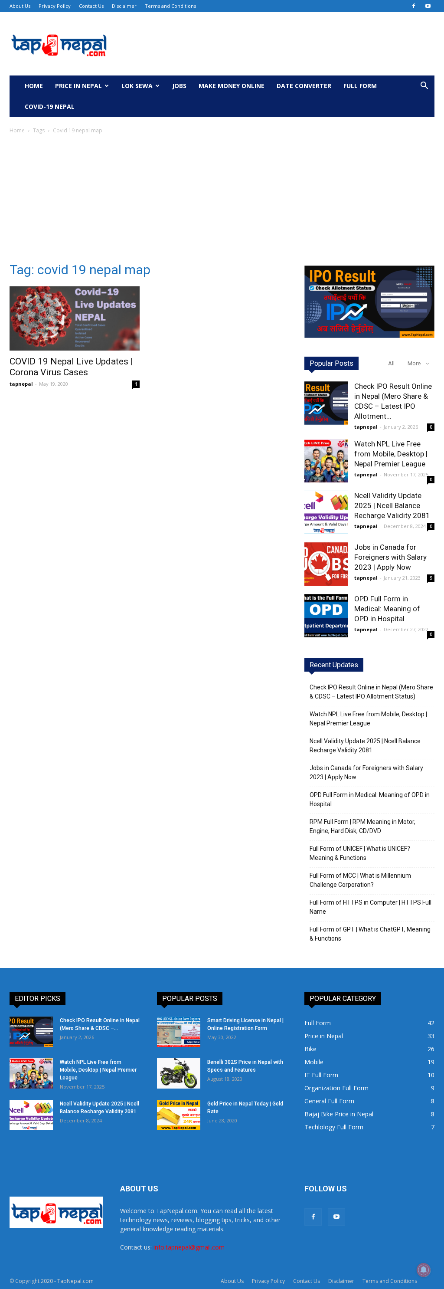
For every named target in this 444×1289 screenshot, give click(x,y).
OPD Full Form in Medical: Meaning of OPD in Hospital (387, 608)
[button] (424, 86)
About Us (20, 6)
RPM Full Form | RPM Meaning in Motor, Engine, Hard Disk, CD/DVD (362, 826)
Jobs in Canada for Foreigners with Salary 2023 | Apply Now (390, 557)
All (391, 363)
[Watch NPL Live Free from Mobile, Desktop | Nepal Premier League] (326, 460)
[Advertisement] (222, 200)
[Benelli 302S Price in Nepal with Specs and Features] (178, 1073)
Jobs (179, 86)
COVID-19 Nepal (50, 106)
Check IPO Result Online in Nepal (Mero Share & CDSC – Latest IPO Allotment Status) (371, 692)
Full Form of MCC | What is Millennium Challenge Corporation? (360, 880)
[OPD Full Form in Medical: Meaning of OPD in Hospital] (326, 615)
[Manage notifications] (424, 1270)
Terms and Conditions (170, 6)
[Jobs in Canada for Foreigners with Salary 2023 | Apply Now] (326, 564)
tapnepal (21, 383)
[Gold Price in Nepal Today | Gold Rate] (178, 1115)
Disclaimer (124, 6)
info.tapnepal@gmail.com (189, 1247)
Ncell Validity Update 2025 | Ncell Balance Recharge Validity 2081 (392, 505)
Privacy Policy (55, 6)
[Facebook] (413, 6)
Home (34, 86)
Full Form (360, 86)
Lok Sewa (137, 86)
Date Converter (304, 86)
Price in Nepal (78, 86)
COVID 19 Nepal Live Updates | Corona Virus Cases (71, 366)
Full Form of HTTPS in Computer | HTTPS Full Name (370, 907)
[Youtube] (427, 6)
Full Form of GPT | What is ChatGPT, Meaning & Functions (370, 934)
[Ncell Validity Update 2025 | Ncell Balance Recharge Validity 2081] (326, 512)
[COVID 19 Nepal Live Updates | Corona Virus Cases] (75, 318)
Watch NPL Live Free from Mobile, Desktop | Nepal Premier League (391, 454)
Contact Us (91, 6)
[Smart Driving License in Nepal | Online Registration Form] (178, 1032)
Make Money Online (231, 86)
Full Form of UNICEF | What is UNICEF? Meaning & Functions (360, 853)
